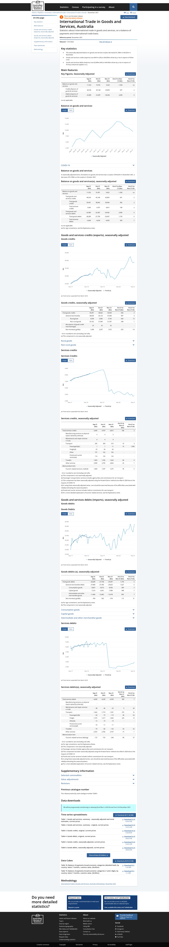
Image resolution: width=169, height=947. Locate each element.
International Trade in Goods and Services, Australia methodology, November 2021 (88, 884)
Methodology (38, 49)
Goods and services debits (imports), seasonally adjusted (44, 37)
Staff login (129, 945)
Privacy (95, 945)
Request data (63, 937)
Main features (38, 26)
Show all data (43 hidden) (97, 855)
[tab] (64, 110)
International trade (59, 13)
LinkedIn (120, 934)
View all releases (105, 42)
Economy (48, 13)
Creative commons (43, 945)
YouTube (120, 937)
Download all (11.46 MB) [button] (125, 815)
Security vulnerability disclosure (93, 934)
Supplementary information (43, 42)
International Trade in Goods (76, 13)
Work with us (87, 921)
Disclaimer (79, 945)
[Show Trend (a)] (107, 292)
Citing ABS (86, 926)
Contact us (86, 932)
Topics (61, 921)
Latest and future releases (67, 918)
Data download (130, 17)
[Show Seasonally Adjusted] (98, 158)
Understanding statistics (67, 939)
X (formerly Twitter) (123, 932)
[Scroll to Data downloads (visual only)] (82, 801)
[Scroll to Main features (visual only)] (79, 70)
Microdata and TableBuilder (68, 929)
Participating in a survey (93, 7)
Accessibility (112, 945)
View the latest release (73, 18)
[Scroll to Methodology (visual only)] (78, 881)
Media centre (87, 924)
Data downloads (39, 45)
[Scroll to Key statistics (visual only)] (78, 49)
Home (34, 13)
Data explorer (63, 932)
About (111, 7)
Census (75, 7)
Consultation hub (89, 929)
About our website (89, 918)
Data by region (64, 924)
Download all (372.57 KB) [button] (125, 861)
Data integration (64, 934)
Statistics (64, 7)
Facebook (120, 926)
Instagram (120, 929)
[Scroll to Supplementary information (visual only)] (96, 771)
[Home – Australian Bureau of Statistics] (37, 919)
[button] (133, 7)
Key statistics (38, 22)
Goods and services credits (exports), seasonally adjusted (44, 31)
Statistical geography (66, 926)
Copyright (62, 945)
